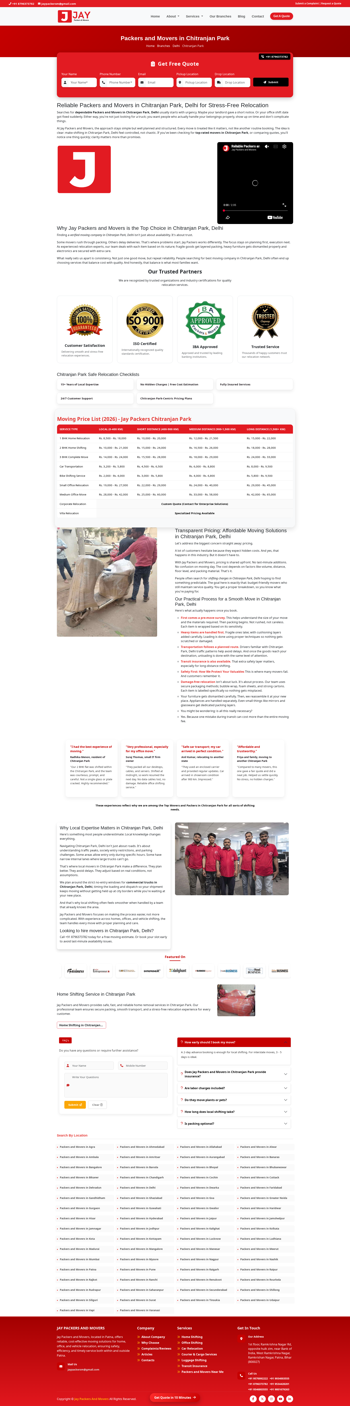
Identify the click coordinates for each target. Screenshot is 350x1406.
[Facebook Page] (253, 1398)
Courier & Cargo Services (199, 1354)
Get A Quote (281, 16)
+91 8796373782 (23, 3)
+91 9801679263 (279, 1389)
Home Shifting (192, 1337)
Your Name (69, 74)
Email (142, 74)
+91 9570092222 (258, 1378)
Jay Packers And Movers (91, 1399)
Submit (273, 82)
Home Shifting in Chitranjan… (81, 1025)
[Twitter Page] (262, 1398)
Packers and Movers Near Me (202, 1372)
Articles (146, 1354)
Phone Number (110, 74)
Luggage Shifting (194, 1360)
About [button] (171, 16)
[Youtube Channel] (280, 1398)
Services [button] (193, 16)
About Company (153, 1337)
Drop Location (224, 74)
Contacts (147, 1360)
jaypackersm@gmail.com (58, 3)
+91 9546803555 (258, 1389)
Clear (96, 1104)
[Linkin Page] (289, 1398)
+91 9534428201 (279, 1384)
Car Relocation (192, 1348)
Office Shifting (192, 1343)
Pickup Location (187, 74)
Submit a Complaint (307, 3)
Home (155, 16)
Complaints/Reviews (156, 1348)
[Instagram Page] (271, 1398)
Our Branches (220, 16)
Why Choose (150, 1343)
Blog (241, 16)
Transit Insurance (194, 1366)
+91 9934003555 (279, 1378)
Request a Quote (331, 3)
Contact (258, 16)
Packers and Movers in (77, 1147)
